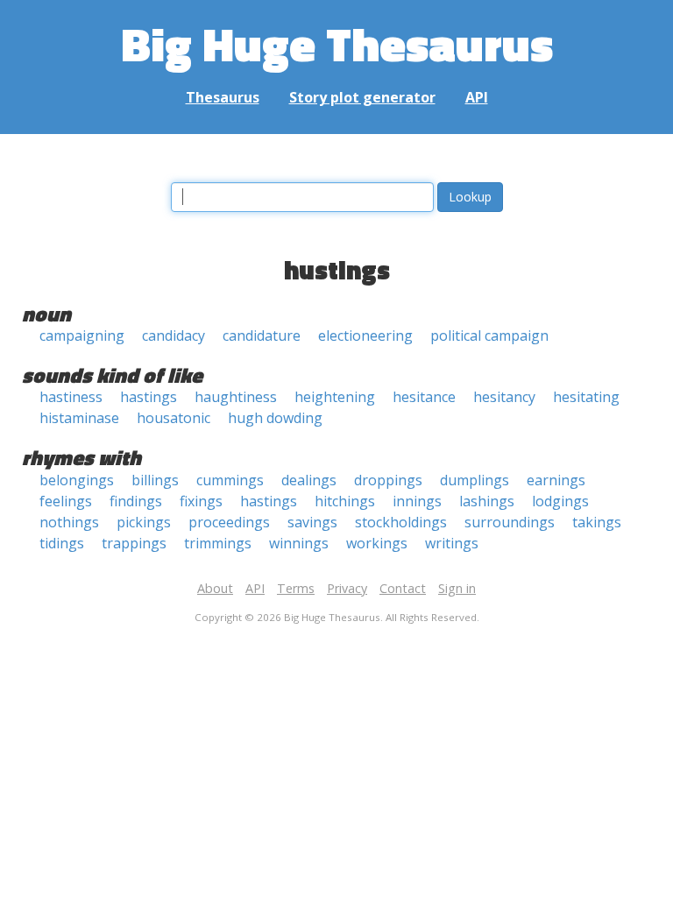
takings (596, 522)
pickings (144, 522)
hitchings (345, 501)
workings (376, 543)
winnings (299, 543)
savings (312, 522)
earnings (556, 480)
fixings (201, 501)
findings (136, 501)
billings (155, 480)
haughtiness (236, 396)
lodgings (560, 501)
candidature (262, 335)
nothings (69, 522)
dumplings (474, 480)
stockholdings (401, 522)
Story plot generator (362, 97)
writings (451, 543)
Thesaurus (222, 97)
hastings (148, 396)
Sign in (457, 588)
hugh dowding (275, 417)
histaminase (79, 417)
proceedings (229, 522)
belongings (76, 480)
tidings (61, 543)
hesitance (424, 396)
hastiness (71, 396)
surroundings (509, 522)
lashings (486, 501)
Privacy (347, 588)
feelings (65, 501)
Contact (402, 588)
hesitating (586, 396)
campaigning (81, 335)
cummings (230, 480)
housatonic (173, 417)
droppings (388, 480)
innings (417, 501)
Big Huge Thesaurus (337, 43)
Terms (296, 588)
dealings (308, 480)
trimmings (217, 543)
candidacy (173, 335)
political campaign (489, 335)
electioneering (365, 335)
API (476, 97)
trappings (134, 543)
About (215, 588)
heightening (334, 396)
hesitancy (504, 396)
